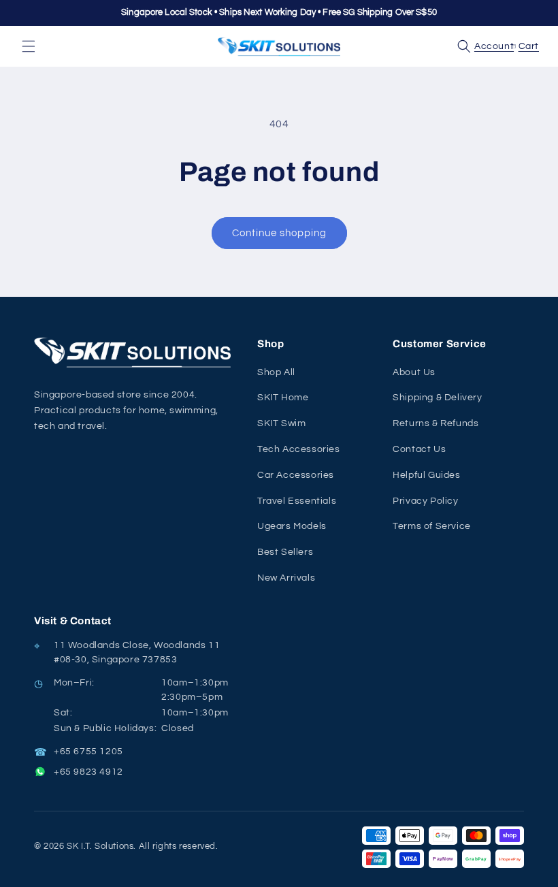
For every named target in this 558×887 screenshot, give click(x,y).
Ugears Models (292, 526)
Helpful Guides (426, 475)
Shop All (276, 372)
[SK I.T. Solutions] (136, 352)
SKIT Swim (281, 423)
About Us (414, 372)
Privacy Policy (425, 501)
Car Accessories (295, 475)
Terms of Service (432, 526)
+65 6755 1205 (88, 751)
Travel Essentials (296, 501)
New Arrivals (286, 578)
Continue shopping (279, 233)
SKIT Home (282, 397)
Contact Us (419, 449)
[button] (29, 46)
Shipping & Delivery (437, 397)
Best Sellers (285, 552)
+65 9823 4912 (88, 772)
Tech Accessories (298, 449)
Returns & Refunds (435, 423)
